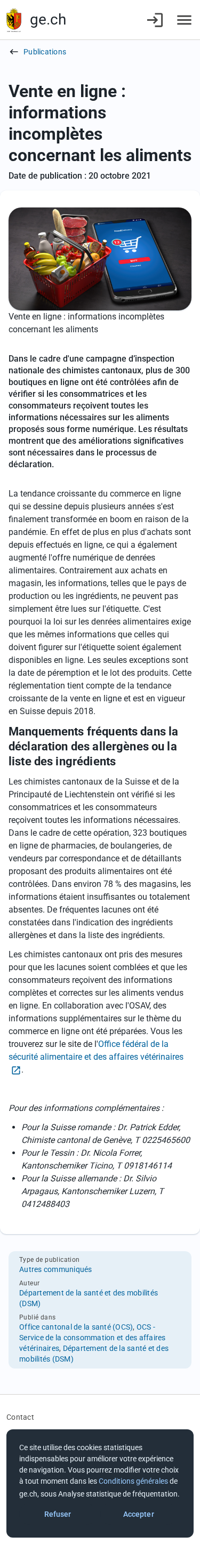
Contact (20, 1417)
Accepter (138, 1514)
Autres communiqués (55, 1269)
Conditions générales (133, 1481)
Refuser (57, 1514)
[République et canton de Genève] (13, 20)
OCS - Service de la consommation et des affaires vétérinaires (92, 1338)
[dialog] (100, 1483)
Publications (44, 51)
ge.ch (48, 19)
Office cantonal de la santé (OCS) (76, 1327)
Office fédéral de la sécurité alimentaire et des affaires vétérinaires (96, 1050)
